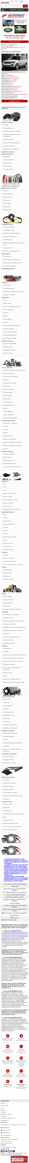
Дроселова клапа (8, 820)
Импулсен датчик (8, 789)
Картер (5, 676)
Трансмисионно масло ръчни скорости (14, 655)
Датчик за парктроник (9, 439)
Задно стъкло (7, 576)
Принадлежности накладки (11, 149)
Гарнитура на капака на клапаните (13, 621)
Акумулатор (6, 780)
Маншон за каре (8, 197)
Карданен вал (7, 206)
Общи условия (4, 1105)
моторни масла (22, 936)
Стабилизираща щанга (10, 335)
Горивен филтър (8, 603)
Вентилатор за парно (9, 763)
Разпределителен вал (9, 383)
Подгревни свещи (8, 786)
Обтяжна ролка (7, 239)
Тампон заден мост (8, 309)
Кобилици (6, 379)
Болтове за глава (8, 640)
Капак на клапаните (9, 373)
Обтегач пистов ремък (9, 266)
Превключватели (8, 436)
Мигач (5, 490)
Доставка (3, 1110)
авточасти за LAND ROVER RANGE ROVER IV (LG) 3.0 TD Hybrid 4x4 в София (15, 934)
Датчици (5, 432)
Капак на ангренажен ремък (11, 251)
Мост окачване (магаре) (10, 332)
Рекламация (4, 1116)
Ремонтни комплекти (9, 146)
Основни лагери (8, 392)
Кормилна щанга (8, 346)
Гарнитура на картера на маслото (13, 630)
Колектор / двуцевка (9, 454)
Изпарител (6, 746)
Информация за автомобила (12, 51)
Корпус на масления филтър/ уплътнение (11, 668)
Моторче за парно (8, 759)
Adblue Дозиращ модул (10, 418)
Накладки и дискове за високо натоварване (12, 135)
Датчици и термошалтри (10, 724)
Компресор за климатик (10, 733)
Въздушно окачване (9, 294)
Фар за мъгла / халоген (10, 493)
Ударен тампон (7, 457)
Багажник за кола (8, 549)
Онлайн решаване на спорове (9, 1147)
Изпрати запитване (14, 41)
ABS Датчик (6, 156)
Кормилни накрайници (9, 343)
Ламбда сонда (7, 810)
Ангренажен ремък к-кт (10, 236)
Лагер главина (7, 319)
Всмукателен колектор (9, 463)
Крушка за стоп (7, 506)
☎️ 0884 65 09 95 (5, 1132)
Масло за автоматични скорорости (13, 658)
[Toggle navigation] (3, 10)
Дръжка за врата (8, 543)
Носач (5, 300)
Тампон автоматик (8, 414)
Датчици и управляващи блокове (13, 743)
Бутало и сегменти (8, 389)
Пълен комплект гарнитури (11, 614)
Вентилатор (6, 718)
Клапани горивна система (10, 823)
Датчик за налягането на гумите (12, 445)
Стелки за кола (7, 546)
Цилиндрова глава (8, 405)
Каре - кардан (7, 203)
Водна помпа (7, 699)
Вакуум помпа (7, 163)
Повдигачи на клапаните (10, 376)
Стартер (5, 426)
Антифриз (6, 651)
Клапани (5, 739)
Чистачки (5, 555)
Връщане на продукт (6, 1114)
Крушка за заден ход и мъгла (11, 509)
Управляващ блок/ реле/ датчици (12, 795)
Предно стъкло (7, 573)
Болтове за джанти (8, 328)
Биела (5, 408)
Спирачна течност (8, 169)
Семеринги (6, 633)
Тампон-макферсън (9, 288)
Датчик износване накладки (11, 142)
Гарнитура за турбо (8, 643)
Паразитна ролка (8, 248)
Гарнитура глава (8, 617)
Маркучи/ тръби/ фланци (10, 728)
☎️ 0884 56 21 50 (20, 9)
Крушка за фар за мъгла (10, 499)
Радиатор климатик (8, 736)
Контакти (3, 1103)
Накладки (6, 125)
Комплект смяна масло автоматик (13, 661)
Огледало (6, 533)
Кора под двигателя (9, 524)
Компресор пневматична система (13, 291)
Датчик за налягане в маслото (12, 679)
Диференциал (7, 209)
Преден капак (7, 521)
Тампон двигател (8, 411)
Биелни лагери (7, 395)
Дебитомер (6, 807)
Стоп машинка (7, 166)
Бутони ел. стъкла (8, 579)
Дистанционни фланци (10, 338)
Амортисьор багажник (9, 537)
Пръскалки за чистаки (9, 561)
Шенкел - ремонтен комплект (11, 325)
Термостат (6, 702)
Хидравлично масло (9, 664)
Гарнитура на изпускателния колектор (14, 627)
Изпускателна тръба (9, 460)
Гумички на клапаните (9, 624)
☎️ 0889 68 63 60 (12, 9)
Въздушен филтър (8, 599)
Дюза (4, 817)
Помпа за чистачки (8, 558)
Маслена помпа (7, 672)
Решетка (5, 527)
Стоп (4, 487)
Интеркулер (6, 721)
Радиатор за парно (8, 756)
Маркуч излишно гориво (10, 829)
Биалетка (5, 313)
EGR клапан (6, 398)
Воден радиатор (8, 705)
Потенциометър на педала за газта (13, 813)
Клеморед (6, 799)
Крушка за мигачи (8, 503)
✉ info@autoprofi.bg (6, 1135)
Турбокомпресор (8, 402)
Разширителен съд (8, 715)
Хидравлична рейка (9, 350)
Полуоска (6, 190)
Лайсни (5, 530)
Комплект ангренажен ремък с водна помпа (14, 243)
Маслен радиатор (8, 712)
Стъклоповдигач (8, 570)
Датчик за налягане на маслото (12, 442)
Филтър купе (6, 606)
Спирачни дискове (8, 128)
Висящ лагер (7, 200)
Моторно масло (7, 648)
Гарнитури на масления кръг (11, 637)
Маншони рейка (7, 353)
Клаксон (5, 448)
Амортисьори (7, 285)
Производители (5, 1120)
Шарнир (5, 316)
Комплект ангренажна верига (11, 233)
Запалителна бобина (9, 783)
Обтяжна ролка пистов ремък (11, 259)
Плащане (3, 1112)
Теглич (5, 540)
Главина (5, 322)
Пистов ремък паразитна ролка (12, 262)
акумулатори (5, 938)
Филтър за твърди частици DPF (12, 466)
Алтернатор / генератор (10, 423)
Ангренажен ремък (8, 230)
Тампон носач (7, 303)
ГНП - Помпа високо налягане (12, 826)
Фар (4, 484)
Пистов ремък (7, 256)
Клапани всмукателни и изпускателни (14, 370)
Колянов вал (6, 386)
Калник (5, 517)
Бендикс (5, 429)
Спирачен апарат (8, 139)
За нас (2, 1108)
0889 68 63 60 (5, 920)
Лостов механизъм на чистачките (13, 564)
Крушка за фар (7, 496)
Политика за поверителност (8, 1118)
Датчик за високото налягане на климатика (12, 750)
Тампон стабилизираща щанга (12, 306)
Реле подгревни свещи (10, 792)
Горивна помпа (7, 804)
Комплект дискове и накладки (12, 131)
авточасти (14, 936)
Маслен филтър (7, 596)
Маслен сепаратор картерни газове (13, 682)
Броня (5, 514)
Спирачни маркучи (8, 159)
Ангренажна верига (9, 227)
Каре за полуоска (8, 194)
